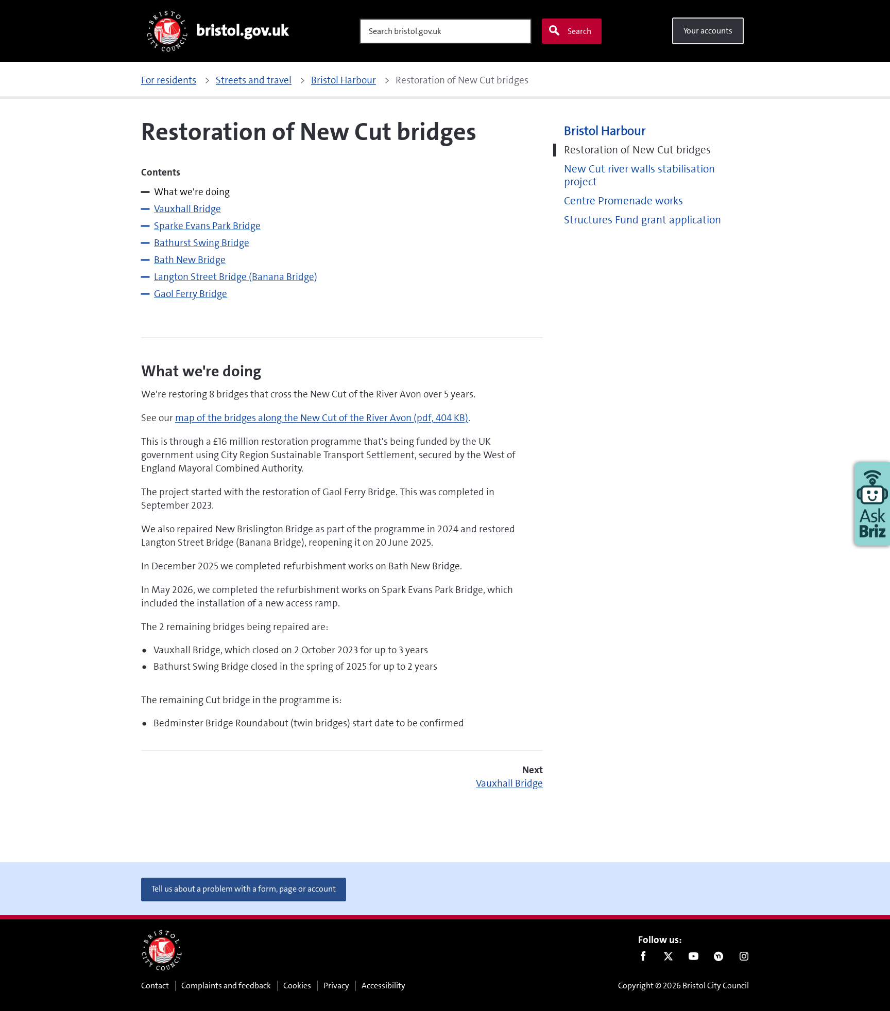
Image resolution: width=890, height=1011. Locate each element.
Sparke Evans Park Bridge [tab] (207, 225)
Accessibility (383, 985)
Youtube (693, 958)
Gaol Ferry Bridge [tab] (190, 293)
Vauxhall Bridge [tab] (187, 208)
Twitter (668, 958)
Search (579, 31)
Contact (155, 985)
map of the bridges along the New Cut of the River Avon (321, 417)
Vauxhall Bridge (509, 783)
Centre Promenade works (623, 201)
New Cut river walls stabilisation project (639, 175)
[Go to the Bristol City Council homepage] (161, 950)
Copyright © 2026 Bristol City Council (683, 985)
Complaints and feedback (226, 985)
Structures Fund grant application (642, 220)
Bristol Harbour (605, 131)
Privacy (336, 985)
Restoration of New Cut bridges (637, 150)
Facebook (643, 958)
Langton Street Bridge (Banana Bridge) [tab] (235, 276)
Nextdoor (719, 958)
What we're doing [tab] (192, 191)
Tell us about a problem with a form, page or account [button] (243, 888)
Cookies (297, 985)
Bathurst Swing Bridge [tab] (201, 242)
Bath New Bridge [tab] (190, 259)
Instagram (744, 958)
